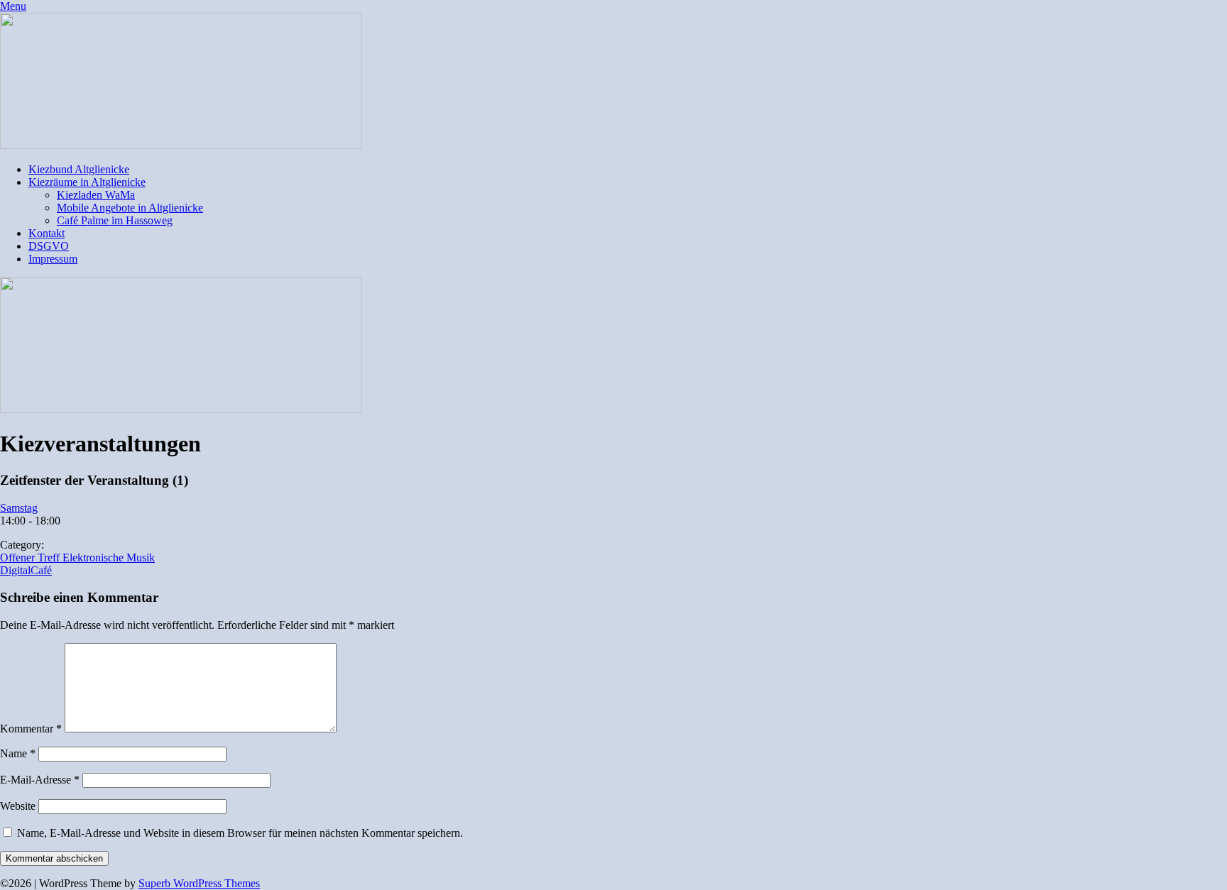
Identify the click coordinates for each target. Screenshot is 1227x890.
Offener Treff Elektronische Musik (77, 557)
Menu (13, 6)
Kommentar (31, 729)
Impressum (52, 259)
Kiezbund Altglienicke (78, 169)
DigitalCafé (26, 570)
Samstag (19, 508)
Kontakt (46, 233)
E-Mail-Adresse (40, 780)
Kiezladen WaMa (96, 195)
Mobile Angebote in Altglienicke (130, 208)
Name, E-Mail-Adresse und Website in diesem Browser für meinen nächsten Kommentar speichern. (240, 833)
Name (18, 753)
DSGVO (48, 246)
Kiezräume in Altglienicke (87, 182)
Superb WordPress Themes (199, 883)
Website (18, 806)
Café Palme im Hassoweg (115, 220)
